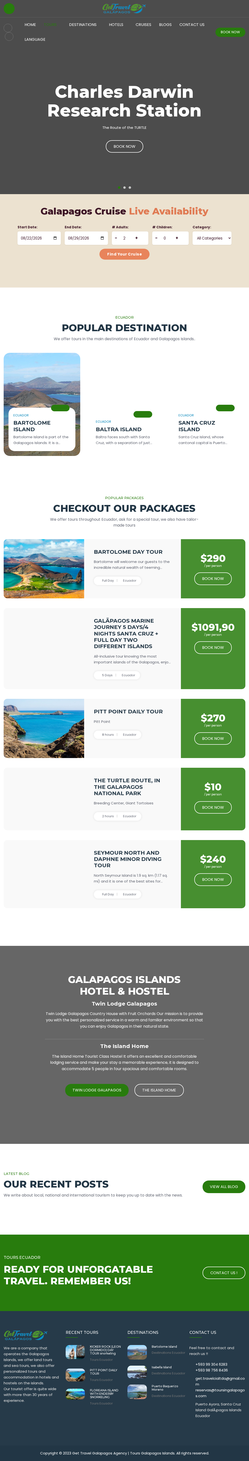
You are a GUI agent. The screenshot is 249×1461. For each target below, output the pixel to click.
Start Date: (27, 227)
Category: (202, 227)
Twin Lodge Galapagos (96, 1090)
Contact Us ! (224, 1273)
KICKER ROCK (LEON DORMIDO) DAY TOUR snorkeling (105, 1350)
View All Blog (224, 1186)
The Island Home (159, 1090)
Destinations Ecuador (168, 1352)
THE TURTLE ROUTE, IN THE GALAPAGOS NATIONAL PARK (127, 787)
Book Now (230, 32)
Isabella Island (162, 1367)
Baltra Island (119, 429)
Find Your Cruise (124, 254)
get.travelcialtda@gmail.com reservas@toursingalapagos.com (220, 1387)
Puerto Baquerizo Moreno (165, 1388)
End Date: (73, 227)
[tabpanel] (124, 97)
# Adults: (120, 227)
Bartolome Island (32, 426)
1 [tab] (119, 187)
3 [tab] (130, 187)
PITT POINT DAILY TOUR (128, 711)
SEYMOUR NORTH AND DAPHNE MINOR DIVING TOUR (127, 859)
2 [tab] (124, 187)
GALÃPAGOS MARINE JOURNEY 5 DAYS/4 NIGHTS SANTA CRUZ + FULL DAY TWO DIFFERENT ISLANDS (126, 634)
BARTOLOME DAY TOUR (128, 552)
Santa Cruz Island (196, 426)
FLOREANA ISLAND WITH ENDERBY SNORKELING (104, 1394)
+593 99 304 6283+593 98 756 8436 (212, 1367)
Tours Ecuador (101, 1360)
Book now (213, 578)
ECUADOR (21, 415)
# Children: (162, 227)
